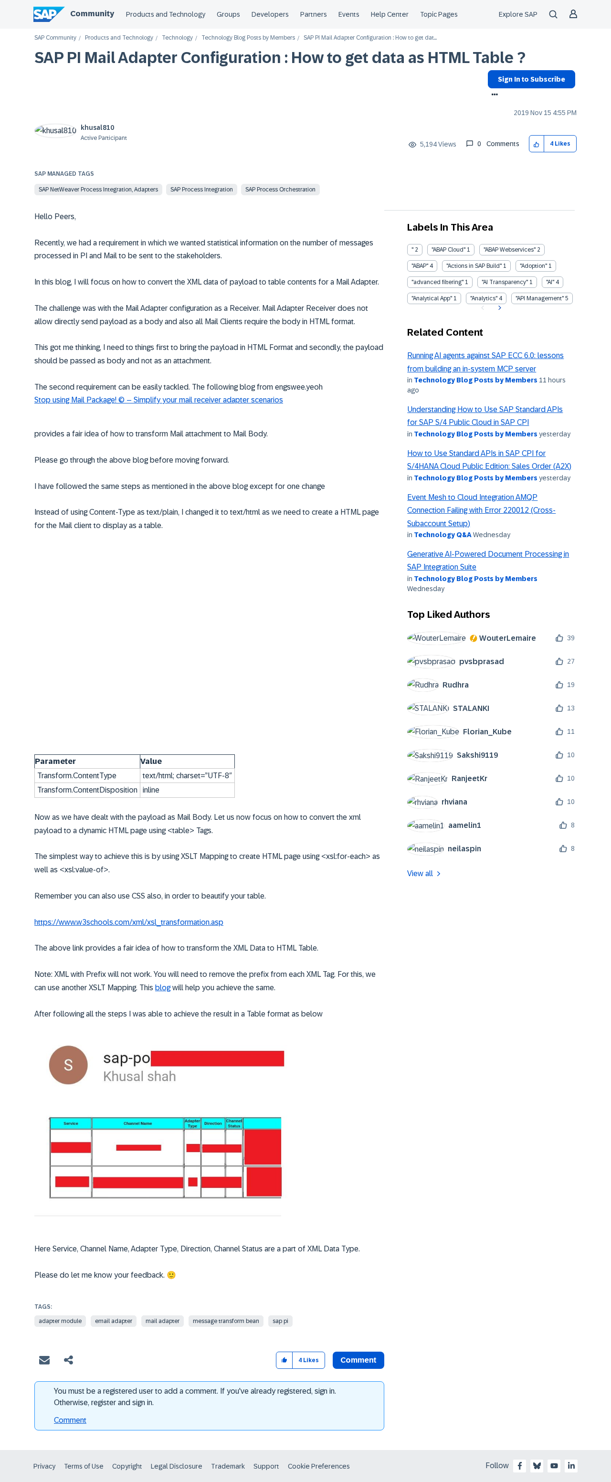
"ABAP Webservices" (510, 249)
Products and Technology (165, 14)
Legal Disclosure (176, 1466)
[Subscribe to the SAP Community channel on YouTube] (554, 1466)
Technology (177, 38)
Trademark (228, 1466)
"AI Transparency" (505, 282)
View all (420, 873)
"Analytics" (483, 298)
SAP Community (55, 38)
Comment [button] (358, 1360)
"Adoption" (533, 266)
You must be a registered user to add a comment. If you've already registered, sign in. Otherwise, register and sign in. (195, 1397)
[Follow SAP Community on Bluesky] (537, 1466)
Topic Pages (439, 14)
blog (162, 988)
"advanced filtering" (437, 282)
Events (348, 14)
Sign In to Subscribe (531, 79)
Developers (270, 14)
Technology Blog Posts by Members (248, 38)
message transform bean (226, 1321)
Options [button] (493, 95)
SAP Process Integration (201, 189)
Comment (70, 1420)
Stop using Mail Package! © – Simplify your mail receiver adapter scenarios (158, 400)
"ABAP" (419, 266)
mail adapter (162, 1321)
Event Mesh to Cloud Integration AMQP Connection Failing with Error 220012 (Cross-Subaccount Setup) (481, 510)
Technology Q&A (443, 535)
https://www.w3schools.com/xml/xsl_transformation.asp (128, 922)
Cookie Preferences (319, 1466)
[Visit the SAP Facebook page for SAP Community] (520, 1466)
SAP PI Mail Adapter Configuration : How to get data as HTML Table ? (280, 57)
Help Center (390, 14)
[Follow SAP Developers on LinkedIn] (571, 1466)
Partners (313, 14)
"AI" (550, 282)
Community (92, 14)
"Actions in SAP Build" (474, 266)
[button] (536, 144)
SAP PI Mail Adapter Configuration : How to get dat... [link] (370, 38)
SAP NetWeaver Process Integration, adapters (98, 189)
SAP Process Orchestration (280, 189)
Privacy (44, 1466)
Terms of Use (84, 1466)
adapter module (60, 1321)
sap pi (280, 1321)
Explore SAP (518, 14)
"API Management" (540, 298)
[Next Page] (498, 308)
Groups (228, 14)
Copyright (127, 1466)
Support (266, 1466)
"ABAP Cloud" (448, 249)
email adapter (113, 1321)
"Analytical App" (431, 298)
